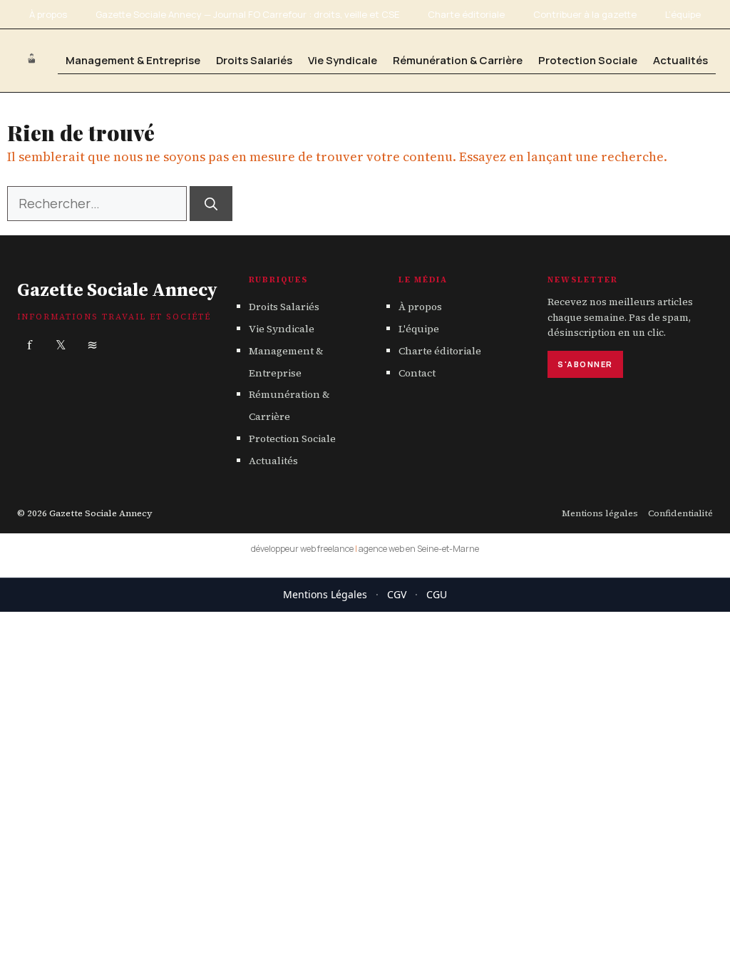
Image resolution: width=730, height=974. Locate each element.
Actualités (680, 60)
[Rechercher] (211, 203)
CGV (396, 594)
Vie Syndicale (342, 60)
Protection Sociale (587, 60)
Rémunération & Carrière (458, 60)
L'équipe (419, 329)
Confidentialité (680, 513)
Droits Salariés (254, 60)
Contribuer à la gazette (585, 14)
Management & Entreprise (133, 60)
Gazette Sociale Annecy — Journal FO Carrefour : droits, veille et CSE (247, 14)
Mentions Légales (325, 594)
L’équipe (683, 14)
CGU (436, 594)
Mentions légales (600, 513)
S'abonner (585, 364)
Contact (417, 373)
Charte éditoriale (466, 14)
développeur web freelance (302, 549)
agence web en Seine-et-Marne (419, 549)
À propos (48, 14)
